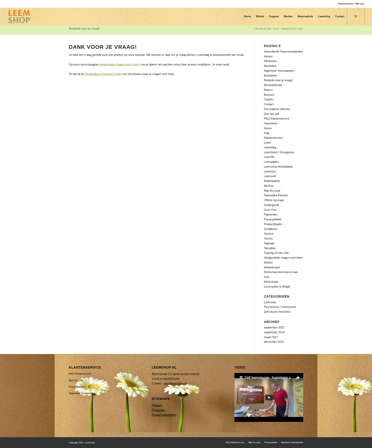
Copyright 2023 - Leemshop (82, 442)
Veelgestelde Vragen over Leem (119, 64)
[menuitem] (247, 16)
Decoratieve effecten (277, 109)
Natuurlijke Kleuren (276, 195)
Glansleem (271, 123)
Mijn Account (272, 190)
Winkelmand (272, 267)
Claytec (269, 99)
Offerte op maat (274, 200)
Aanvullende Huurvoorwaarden (283, 51)
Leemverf (270, 176)
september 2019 (274, 332)
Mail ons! (360, 4)
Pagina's (157, 405)
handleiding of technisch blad (103, 74)
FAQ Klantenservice (276, 118)
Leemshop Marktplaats (278, 166)
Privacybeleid (272, 219)
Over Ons (270, 209)
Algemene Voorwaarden (279, 70)
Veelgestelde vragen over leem (283, 257)
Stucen (268, 238)
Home (268, 128)
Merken (269, 185)
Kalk (267, 133)
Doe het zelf (271, 113)
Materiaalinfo (272, 181)
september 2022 (274, 327)
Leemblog (270, 147)
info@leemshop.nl (175, 383)
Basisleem (270, 75)
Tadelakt (269, 243)
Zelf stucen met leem (277, 311)
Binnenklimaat (273, 85)
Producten (158, 410)
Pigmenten (270, 214)
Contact (269, 104)
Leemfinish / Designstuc (279, 152)
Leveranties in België (277, 286)
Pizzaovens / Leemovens (280, 306)
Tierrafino (270, 248)
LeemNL (269, 157)
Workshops (271, 281)
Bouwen (269, 94)
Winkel (268, 262)
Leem (267, 142)
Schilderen (270, 229)
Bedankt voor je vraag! (84, 28)
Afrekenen (270, 61)
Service (269, 233)
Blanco (268, 89)
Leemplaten (271, 161)
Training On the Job (276, 252)
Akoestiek (270, 65)
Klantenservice (273, 137)
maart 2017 (271, 337)
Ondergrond (271, 205)
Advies (268, 56)
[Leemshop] (19, 16)
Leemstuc (270, 171)
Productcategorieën (164, 414)
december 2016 (274, 341)
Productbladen (273, 224)
